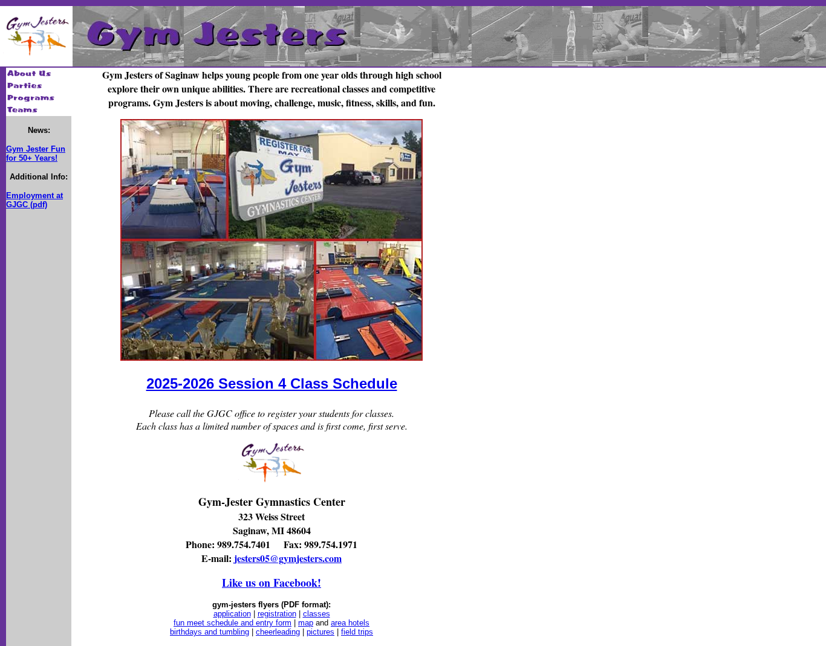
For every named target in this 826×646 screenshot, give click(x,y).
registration (277, 613)
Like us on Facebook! (271, 582)
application (232, 613)
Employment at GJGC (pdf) (34, 200)
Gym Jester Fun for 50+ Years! (35, 153)
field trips (357, 631)
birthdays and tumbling (209, 631)
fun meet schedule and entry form (232, 622)
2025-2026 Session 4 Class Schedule (271, 383)
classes (316, 613)
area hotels (350, 622)
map (305, 622)
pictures (320, 631)
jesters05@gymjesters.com (288, 558)
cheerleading (278, 631)
